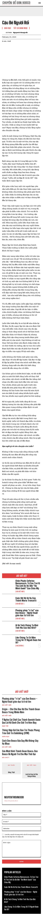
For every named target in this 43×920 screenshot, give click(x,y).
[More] (23, 46)
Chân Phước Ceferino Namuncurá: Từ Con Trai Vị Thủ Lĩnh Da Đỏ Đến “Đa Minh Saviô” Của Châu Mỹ (27, 584)
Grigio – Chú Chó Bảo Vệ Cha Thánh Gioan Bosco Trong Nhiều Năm (21, 711)
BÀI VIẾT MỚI (20, 591)
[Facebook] (4, 46)
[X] (9, 46)
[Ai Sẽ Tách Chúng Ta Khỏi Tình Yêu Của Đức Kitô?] (8, 628)
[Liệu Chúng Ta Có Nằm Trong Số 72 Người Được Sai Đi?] (8, 641)
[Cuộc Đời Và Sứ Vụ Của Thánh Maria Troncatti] (8, 601)
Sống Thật (11, 772)
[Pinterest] (14, 46)
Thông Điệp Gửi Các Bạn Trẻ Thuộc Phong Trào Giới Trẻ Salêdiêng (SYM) (21, 732)
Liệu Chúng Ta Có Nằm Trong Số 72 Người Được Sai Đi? (28, 640)
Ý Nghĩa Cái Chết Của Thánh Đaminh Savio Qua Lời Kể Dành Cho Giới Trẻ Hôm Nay (21, 721)
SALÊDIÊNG (19, 646)
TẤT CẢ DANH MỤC (20, 28)
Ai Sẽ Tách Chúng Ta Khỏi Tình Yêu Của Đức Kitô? (26, 626)
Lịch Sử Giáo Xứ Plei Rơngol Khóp (31, 775)
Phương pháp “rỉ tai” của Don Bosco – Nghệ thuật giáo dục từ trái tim (27, 613)
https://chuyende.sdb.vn (11, 800)
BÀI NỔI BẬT (19, 604)
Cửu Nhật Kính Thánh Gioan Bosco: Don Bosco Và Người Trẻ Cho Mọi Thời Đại (20, 753)
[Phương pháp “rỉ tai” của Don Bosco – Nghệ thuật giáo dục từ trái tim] (8, 614)
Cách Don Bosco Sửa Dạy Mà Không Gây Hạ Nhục (20, 742)
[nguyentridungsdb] (4, 32)
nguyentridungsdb (20, 32)
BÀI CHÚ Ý (5, 757)
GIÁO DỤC (5, 736)
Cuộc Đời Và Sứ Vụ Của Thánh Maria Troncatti (25, 599)
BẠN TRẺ (5, 726)
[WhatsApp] (18, 46)
